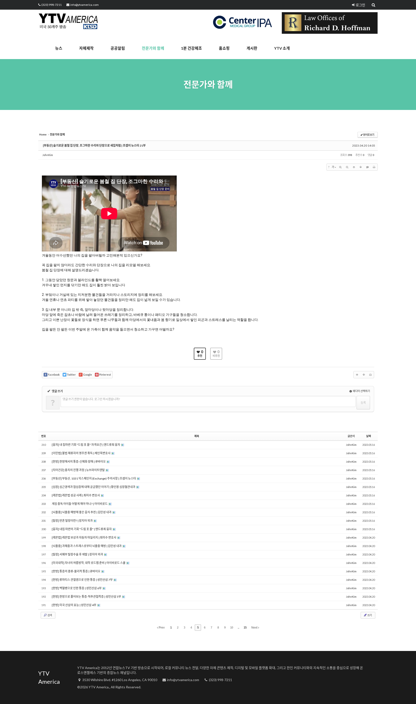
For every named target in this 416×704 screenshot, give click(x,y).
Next (254, 627)
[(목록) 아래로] (360, 167)
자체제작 (86, 48)
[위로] (354, 167)
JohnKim (47, 154)
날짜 (368, 436)
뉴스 (58, 48)
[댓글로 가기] (367, 167)
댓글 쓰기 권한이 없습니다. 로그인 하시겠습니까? (91, 399)
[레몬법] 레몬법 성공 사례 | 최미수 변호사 (76, 495)
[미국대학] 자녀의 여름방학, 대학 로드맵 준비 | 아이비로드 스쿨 (89, 563)
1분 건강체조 (191, 48)
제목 (196, 436)
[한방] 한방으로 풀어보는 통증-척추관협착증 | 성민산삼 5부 (87, 596)
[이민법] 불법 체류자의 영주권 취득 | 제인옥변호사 (81, 453)
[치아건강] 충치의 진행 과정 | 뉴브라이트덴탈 (78, 470)
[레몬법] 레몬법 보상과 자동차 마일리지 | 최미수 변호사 (84, 537)
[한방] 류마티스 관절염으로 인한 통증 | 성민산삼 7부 (82, 580)
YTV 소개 (282, 48)
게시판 (252, 48)
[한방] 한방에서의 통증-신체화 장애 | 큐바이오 (79, 461)
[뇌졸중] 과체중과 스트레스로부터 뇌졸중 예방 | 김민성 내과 (87, 546)
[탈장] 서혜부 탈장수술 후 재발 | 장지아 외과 (78, 554)
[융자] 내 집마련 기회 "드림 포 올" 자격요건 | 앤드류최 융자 (86, 445)
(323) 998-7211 (51, 5)
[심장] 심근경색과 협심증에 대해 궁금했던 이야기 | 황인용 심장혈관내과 (94, 487)
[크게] (340, 167)
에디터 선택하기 (361, 391)
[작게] (347, 167)
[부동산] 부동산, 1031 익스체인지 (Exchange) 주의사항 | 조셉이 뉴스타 (94, 478)
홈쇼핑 (224, 48)
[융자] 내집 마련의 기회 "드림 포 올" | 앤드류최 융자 (82, 529)
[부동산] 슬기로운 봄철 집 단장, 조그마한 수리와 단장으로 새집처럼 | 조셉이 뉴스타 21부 (94, 145)
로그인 (360, 5)
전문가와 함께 (153, 48)
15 (245, 627)
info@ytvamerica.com (84, 5)
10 (231, 627)
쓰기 (369, 615)
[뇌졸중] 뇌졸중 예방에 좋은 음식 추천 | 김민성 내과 (82, 512)
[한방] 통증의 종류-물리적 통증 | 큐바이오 (76, 571)
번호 (43, 436)
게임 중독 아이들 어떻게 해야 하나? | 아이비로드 (80, 504)
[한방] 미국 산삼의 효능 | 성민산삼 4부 (74, 605)
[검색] (374, 5)
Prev (161, 627)
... (238, 627)
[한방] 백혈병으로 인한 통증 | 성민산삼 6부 (77, 588)
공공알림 (117, 48)
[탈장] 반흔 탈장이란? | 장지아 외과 (72, 520)
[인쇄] (374, 167)
